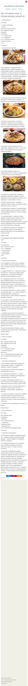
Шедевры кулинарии (14, 6)
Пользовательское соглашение (10, 679)
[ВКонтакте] (8, 476)
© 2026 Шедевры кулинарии (6, 677)
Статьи (20, 9)
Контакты (2, 679)
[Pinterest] (14, 476)
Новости (14, 9)
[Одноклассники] (19, 476)
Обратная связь (4, 683)
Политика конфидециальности (6, 681)
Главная (7, 9)
